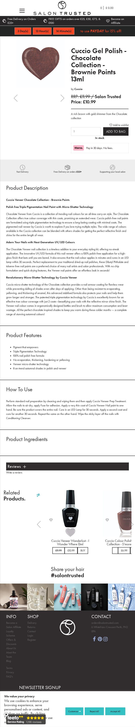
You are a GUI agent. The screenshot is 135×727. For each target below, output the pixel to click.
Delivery (31, 623)
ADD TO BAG (116, 131)
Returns (31, 627)
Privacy (10, 672)
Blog (8, 661)
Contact (31, 631)
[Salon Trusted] (62, 8)
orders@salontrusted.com (105, 623)
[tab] (67, 466)
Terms (9, 668)
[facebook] (94, 639)
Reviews (14, 466)
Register (31, 640)
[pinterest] (100, 639)
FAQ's (9, 676)
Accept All (115, 711)
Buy (80, 550)
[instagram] (105, 639)
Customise (73, 711)
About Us (11, 648)
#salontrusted (67, 575)
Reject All (94, 711)
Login (30, 635)
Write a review (14, 472)
